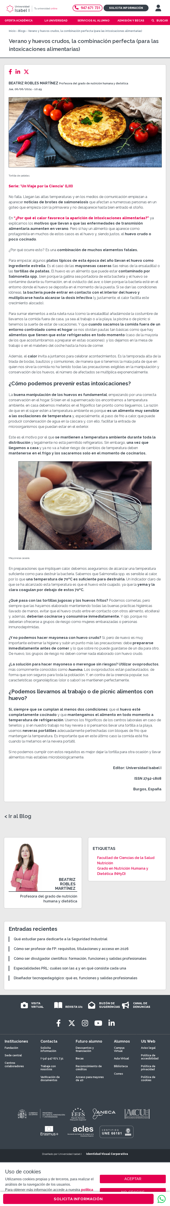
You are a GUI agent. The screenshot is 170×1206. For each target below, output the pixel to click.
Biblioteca (121, 1066)
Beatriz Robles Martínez (33, 83)
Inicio (12, 31)
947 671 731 (90, 8)
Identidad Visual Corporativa (107, 1154)
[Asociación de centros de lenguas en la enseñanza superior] (80, 1131)
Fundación (11, 1047)
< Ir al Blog (17, 816)
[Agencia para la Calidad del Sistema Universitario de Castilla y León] (137, 1114)
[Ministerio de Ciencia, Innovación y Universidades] (41, 1114)
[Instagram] (85, 1023)
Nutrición (105, 863)
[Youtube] (98, 1023)
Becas (80, 1058)
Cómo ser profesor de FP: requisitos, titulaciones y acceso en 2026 (71, 949)
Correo (118, 1073)
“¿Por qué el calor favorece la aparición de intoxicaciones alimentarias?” (81, 218)
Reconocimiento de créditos (89, 1068)
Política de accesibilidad (149, 1057)
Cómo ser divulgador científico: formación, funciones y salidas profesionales (80, 958)
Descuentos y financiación (85, 1049)
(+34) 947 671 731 (52, 1058)
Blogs (22, 31)
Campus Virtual (119, 1049)
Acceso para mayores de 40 (90, 1079)
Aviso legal (148, 1047)
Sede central (13, 1055)
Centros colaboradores (14, 1064)
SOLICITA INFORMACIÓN (78, 1199)
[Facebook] (12, 72)
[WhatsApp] (161, 1199)
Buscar (162, 20)
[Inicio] (36, 8)
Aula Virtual (121, 1058)
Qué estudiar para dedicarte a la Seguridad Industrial (60, 939)
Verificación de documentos (50, 1079)
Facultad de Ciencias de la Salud (126, 858)
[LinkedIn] (19, 72)
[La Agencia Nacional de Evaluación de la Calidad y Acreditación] (104, 1114)
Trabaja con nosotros (48, 1068)
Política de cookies (148, 1079)
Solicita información (126, 8)
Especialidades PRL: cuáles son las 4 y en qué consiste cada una (70, 968)
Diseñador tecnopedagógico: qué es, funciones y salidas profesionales (75, 978)
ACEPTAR (133, 1179)
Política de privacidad (148, 1068)
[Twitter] (28, 72)
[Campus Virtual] (158, 8)
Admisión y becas (131, 20)
